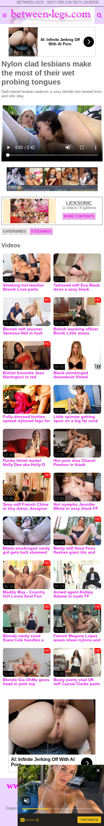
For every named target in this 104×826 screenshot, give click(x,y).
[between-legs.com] (52, 15)
